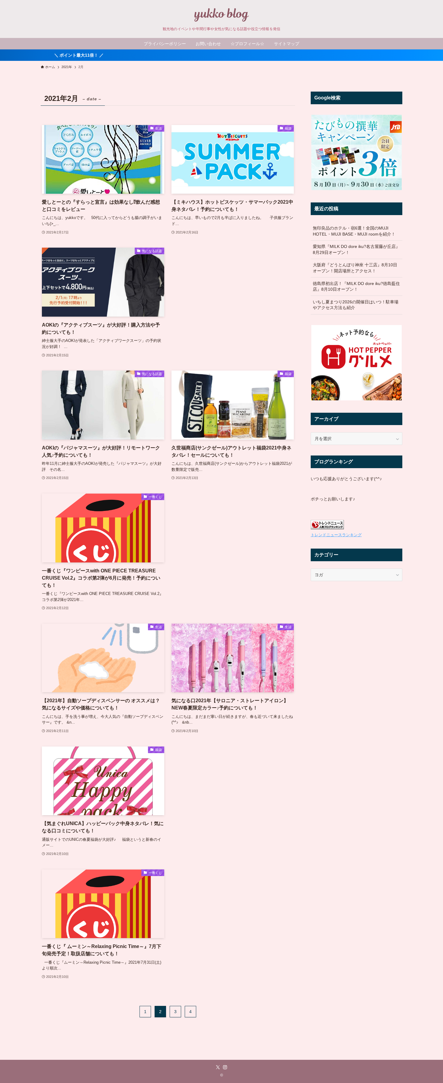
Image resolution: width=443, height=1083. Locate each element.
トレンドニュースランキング (336, 535)
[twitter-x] (218, 1067)
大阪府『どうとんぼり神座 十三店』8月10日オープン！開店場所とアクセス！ (355, 267)
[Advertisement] (232, 290)
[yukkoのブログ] (221, 14)
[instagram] (225, 1067)
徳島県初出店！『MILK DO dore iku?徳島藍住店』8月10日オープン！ (356, 286)
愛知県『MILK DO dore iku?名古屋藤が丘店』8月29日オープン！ (356, 249)
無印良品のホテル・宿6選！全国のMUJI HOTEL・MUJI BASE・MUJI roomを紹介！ (354, 231)
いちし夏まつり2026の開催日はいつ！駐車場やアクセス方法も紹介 (355, 304)
